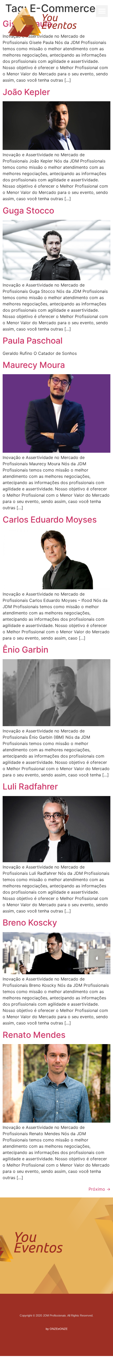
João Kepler (26, 92)
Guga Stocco (28, 210)
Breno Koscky (30, 922)
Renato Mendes (34, 1035)
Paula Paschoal (33, 340)
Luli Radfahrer (30, 786)
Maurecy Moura (34, 365)
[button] (102, 11)
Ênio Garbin (25, 650)
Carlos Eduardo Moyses (50, 519)
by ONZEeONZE (57, 1328)
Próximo (99, 1189)
